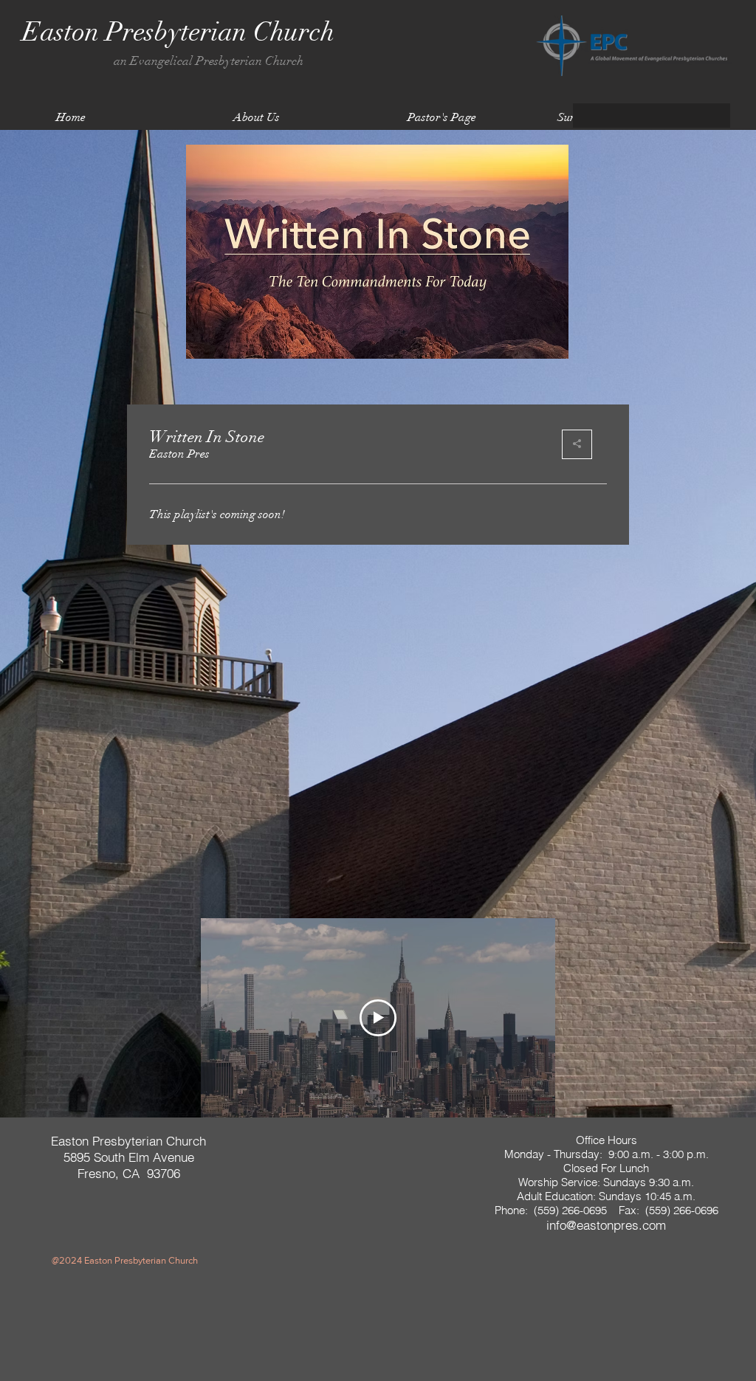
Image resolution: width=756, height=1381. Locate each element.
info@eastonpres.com (606, 1225)
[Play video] (378, 1017)
